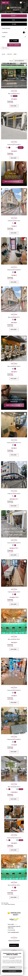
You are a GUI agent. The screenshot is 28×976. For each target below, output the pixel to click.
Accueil (3, 54)
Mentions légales (24, 967)
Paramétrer (12, 967)
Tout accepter (12, 971)
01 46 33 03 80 (11, 930)
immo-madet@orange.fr (13, 932)
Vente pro (9, 54)
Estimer (14, 24)
